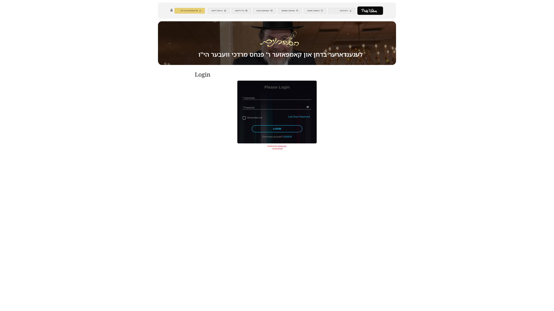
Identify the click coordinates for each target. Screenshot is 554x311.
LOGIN (277, 128)
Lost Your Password (299, 116)
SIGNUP (287, 136)
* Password (248, 107)
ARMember (282, 146)
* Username (249, 98)
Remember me (254, 117)
